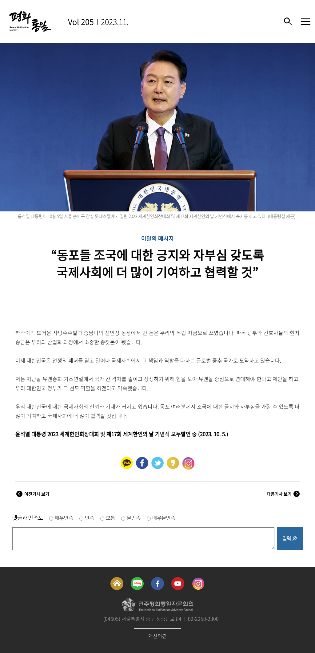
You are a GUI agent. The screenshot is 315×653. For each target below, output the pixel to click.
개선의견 (157, 635)
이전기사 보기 (36, 494)
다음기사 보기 (279, 494)
